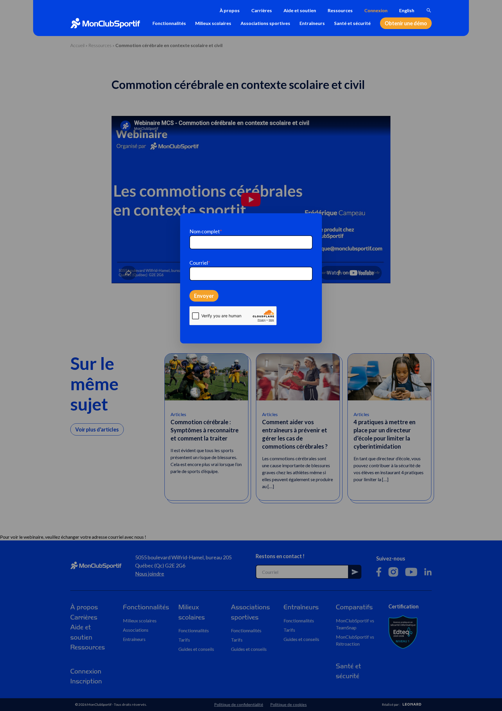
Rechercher (428, 10)
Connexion (376, 10)
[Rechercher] (429, 10)
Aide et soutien (300, 10)
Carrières (261, 10)
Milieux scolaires (213, 23)
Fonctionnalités (169, 23)
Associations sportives (265, 23)
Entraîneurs (312, 23)
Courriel (199, 262)
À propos (230, 10)
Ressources (340, 10)
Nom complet (205, 231)
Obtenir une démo (406, 23)
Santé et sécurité (352, 23)
